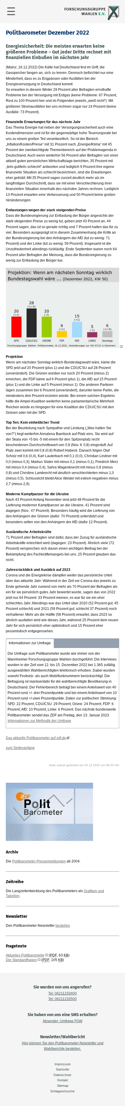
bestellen (63, 926)
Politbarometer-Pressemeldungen (39, 861)
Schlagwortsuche (62, 1091)
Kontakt (62, 1080)
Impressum (63, 1064)
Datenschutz (62, 1075)
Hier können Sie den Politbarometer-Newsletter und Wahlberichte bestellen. (62, 1046)
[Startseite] (91, 19)
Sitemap (62, 1085)
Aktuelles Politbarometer (25, 955)
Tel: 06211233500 (62, 999)
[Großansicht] (64, 347)
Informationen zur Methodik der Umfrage (39, 721)
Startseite (62, 1069)
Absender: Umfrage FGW (62, 1021)
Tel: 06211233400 (62, 993)
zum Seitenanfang (20, 748)
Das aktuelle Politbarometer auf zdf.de (36, 738)
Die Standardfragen (21, 960)
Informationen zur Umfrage (30, 643)
